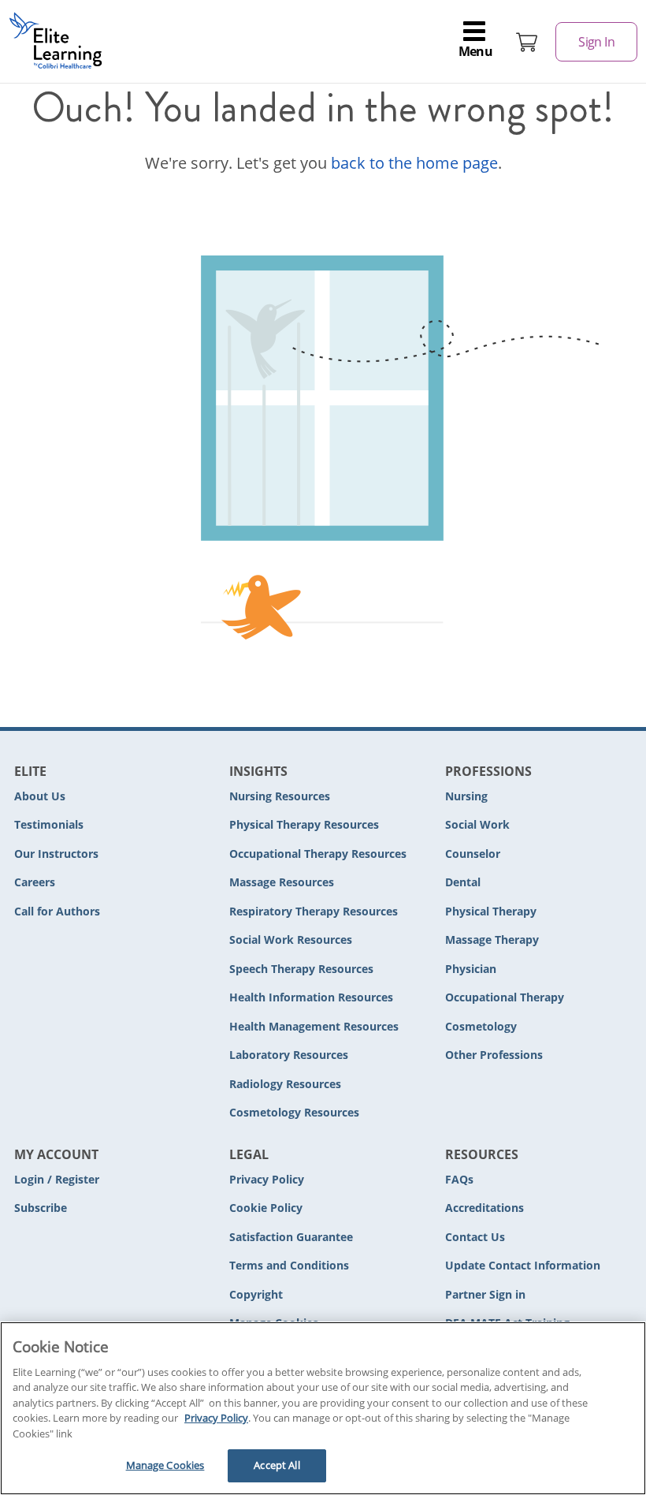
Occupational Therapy (504, 997)
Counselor (472, 853)
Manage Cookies (165, 1465)
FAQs (459, 1179)
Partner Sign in (485, 1294)
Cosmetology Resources (294, 1112)
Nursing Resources (279, 796)
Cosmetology (481, 1026)
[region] (323, 1408)
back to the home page (414, 162)
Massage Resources (281, 881)
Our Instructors (56, 853)
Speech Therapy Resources (301, 968)
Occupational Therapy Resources (318, 853)
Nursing (466, 796)
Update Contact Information (522, 1265)
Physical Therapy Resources (304, 824)
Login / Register (56, 1179)
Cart (527, 42)
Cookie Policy (266, 1207)
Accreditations (484, 1207)
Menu (476, 51)
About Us (39, 796)
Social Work (477, 824)
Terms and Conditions (289, 1265)
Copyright (256, 1294)
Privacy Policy (266, 1179)
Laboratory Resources (288, 1054)
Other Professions (494, 1054)
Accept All (276, 1465)
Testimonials (49, 824)
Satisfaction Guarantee (291, 1236)
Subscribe (40, 1207)
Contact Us (475, 1236)
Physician (470, 968)
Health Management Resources (314, 1026)
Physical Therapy (490, 911)
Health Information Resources (311, 997)
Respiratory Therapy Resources (313, 911)
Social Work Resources (290, 939)
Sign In (596, 41)
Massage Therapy (492, 939)
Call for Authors (57, 911)
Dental (463, 881)
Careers (34, 881)
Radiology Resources (285, 1083)
